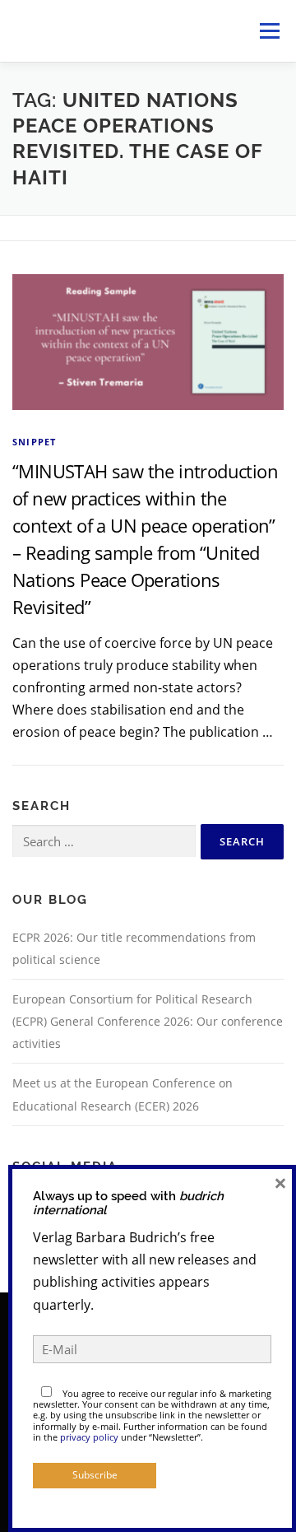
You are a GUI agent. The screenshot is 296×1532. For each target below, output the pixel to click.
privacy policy (89, 1437)
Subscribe (95, 1475)
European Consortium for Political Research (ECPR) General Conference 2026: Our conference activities (147, 1021)
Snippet (34, 441)
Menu (269, 30)
